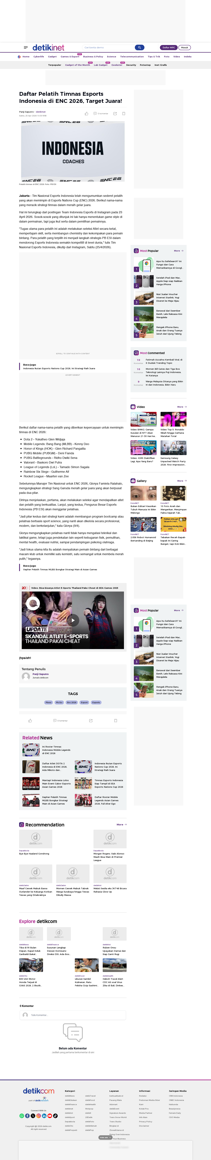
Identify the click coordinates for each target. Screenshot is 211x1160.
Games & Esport (71, 55)
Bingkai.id (114, 1126)
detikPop (89, 1130)
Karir (141, 1104)
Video (176, 56)
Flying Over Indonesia (119, 1134)
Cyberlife (38, 56)
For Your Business (117, 1139)
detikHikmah (91, 1126)
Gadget (52, 56)
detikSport (70, 1117)
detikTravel (90, 1096)
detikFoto (89, 1121)
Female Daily (175, 1113)
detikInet (69, 1109)
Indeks (188, 56)
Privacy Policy (145, 1121)
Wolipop (89, 1109)
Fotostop (145, 65)
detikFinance (71, 1104)
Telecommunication (132, 56)
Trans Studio (115, 1121)
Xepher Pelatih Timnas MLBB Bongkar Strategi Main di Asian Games (60, 569)
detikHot (69, 1113)
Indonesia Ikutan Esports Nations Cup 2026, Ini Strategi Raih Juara (59, 368)
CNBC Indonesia (176, 1100)
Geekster (117, 64)
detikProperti (71, 1130)
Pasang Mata (115, 1100)
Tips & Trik (154, 56)
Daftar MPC (169, 47)
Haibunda (173, 1104)
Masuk (184, 47)
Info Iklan (143, 1117)
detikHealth (90, 1104)
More (120, 824)
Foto (166, 56)
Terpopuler (54, 65)
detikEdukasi (71, 1100)
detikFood (90, 1100)
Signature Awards (117, 1113)
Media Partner (145, 1113)
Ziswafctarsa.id (116, 1130)
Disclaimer (144, 1126)
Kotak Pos (144, 1109)
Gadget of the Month (78, 64)
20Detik (88, 1117)
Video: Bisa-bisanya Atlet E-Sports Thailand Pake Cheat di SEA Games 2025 (74, 588)
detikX (88, 1113)
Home (26, 56)
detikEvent (114, 1109)
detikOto (69, 1126)
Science (111, 56)
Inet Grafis (161, 65)
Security (131, 65)
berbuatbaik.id (116, 1096)
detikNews (70, 1096)
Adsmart (113, 1104)
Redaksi (143, 1096)
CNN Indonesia (176, 1096)
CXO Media (174, 1117)
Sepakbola (70, 1121)
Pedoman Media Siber (149, 1100)
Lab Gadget (101, 64)
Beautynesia (174, 1109)
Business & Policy (93, 56)
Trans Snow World (118, 1117)
